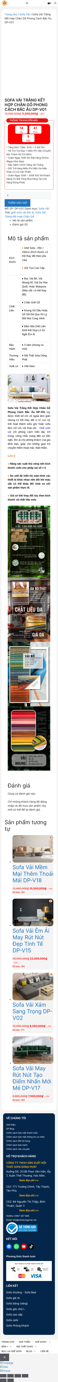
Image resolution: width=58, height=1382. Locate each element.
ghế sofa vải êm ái (22, 212)
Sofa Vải (24, 14)
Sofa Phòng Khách (17, 1325)
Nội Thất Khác (24, 1346)
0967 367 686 (21, 1215)
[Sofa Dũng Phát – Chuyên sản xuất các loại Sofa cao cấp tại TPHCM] (5, 3)
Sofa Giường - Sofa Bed (21, 1292)
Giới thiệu (10, 1124)
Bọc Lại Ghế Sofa (12, 1351)
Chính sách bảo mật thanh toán (22, 1132)
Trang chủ (11, 14)
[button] (55, 3)
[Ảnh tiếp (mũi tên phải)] (10, 1380)
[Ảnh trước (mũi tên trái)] (3, 1380)
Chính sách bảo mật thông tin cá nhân (25, 1136)
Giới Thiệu (24, 1341)
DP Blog (10, 1128)
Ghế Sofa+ (41, 1341)
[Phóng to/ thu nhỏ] (3, 1375)
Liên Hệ (45, 1351)
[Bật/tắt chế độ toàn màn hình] (10, 1375)
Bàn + (5, 1346)
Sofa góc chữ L (15, 1309)
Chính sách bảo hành (16, 1145)
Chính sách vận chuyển (18, 1149)
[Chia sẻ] (18, 1375)
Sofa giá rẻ (13, 1298)
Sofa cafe (12, 1320)
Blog (29, 1351)
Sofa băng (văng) (17, 1303)
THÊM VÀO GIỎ (17, 202)
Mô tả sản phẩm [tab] (23, 220)
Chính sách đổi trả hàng (18, 1141)
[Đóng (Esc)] (25, 1375)
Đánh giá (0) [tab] (20, 224)
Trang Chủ (8, 1341)
